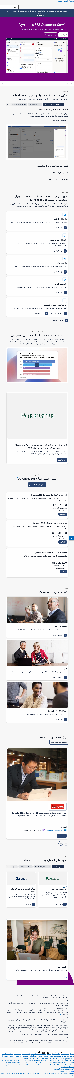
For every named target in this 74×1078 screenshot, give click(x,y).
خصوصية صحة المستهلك (66, 1073)
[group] (37, 793)
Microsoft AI (70, 1060)
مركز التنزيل (61, 1056)
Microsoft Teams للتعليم (22, 1056)
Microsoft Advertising (35, 1060)
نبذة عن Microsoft (20, 1065)
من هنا (61, 1014)
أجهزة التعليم (33, 1056)
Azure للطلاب (27, 1058)
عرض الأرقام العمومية (60, 977)
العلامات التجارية (8, 1073)
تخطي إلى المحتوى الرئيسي (66, 1)
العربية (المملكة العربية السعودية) (64, 1069)
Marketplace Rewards (60, 1065)
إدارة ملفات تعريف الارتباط (30, 1073)
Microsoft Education (43, 1056)
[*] (67, 993)
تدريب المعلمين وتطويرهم (56, 1058)
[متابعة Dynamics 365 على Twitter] (52, 1052)
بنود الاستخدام (17, 1073)
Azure (10, 1060)
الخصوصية (41, 1073)
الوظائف (27, 1065)
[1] (67, 1000)
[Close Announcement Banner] (8, 11)
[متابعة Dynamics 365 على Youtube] (43, 1052)
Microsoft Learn (61, 1062)
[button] (63, 34)
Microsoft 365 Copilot (48, 1060)
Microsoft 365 (25, 1060)
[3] (67, 1037)
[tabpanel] (37, 145)
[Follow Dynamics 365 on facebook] (39, 1052)
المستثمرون (64, 1067)
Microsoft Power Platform (45, 1065)
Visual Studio (70, 1065)
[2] (67, 1017)
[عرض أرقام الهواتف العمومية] (72, 538)
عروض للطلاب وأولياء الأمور (40, 1058)
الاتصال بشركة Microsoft (52, 1073)
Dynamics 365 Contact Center (54, 830)
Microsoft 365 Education (8, 1056)
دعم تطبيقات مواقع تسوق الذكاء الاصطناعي (38, 1062)
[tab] (53, 104)
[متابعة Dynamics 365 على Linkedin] (47, 1052)
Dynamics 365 (16, 1060)
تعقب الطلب (53, 1056)
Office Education (69, 1058)
